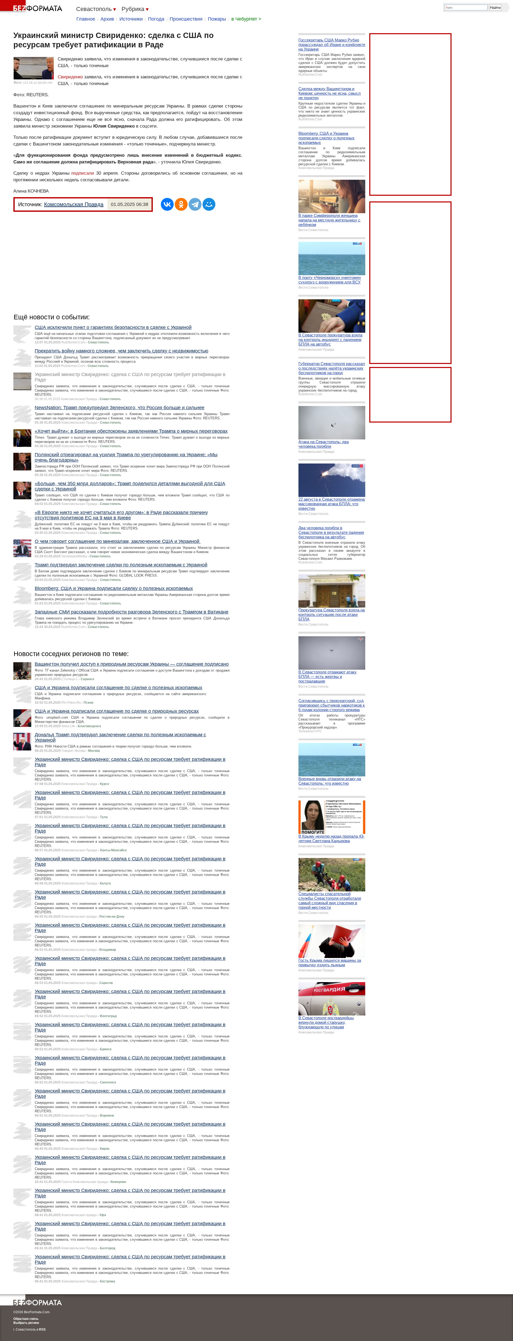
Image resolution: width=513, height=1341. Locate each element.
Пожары (217, 19)
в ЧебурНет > (246, 19)
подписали (82, 173)
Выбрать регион (26, 1323)
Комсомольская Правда (73, 204)
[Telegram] (195, 204)
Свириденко (70, 76)
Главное (85, 19)
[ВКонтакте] (167, 204)
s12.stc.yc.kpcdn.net (37, 83)
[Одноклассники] (181, 204)
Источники (131, 19)
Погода (156, 19)
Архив (107, 19)
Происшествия (186, 19)
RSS (42, 1329)
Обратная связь (25, 1319)
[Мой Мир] (209, 204)
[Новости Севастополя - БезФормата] (32, 6)
